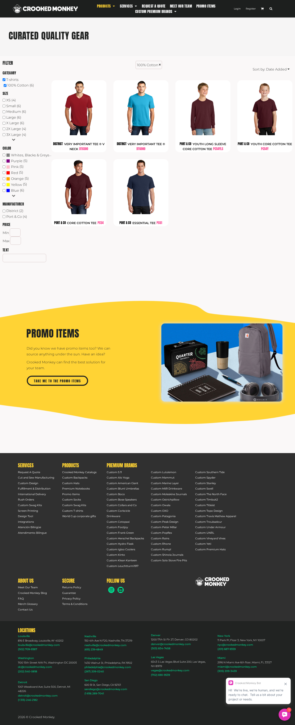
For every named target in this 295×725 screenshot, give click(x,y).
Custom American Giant (122, 483)
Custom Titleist (205, 505)
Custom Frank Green (120, 532)
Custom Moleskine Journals (169, 494)
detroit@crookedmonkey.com (38, 695)
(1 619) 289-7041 (94, 693)
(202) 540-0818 (27, 671)
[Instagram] (111, 590)
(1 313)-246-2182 (28, 699)
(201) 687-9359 (226, 649)
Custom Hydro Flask (120, 543)
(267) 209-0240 (94, 671)
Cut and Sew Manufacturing (36, 477)
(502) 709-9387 (27, 649)
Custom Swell (204, 488)
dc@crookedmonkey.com (35, 667)
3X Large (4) (16, 135)
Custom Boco (116, 494)
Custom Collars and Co (122, 505)
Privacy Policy (71, 598)
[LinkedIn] (120, 590)
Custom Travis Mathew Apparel (215, 516)
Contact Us (25, 609)
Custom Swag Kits (30, 505)
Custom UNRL (204, 532)
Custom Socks (71, 499)
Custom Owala (160, 505)
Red (14, 173)
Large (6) (13, 117)
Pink (15, 167)
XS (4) (11, 100)
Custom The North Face (211, 494)
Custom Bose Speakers (122, 499)
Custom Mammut (162, 477)
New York (223, 635)
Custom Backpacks (74, 477)
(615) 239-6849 (93, 649)
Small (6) (13, 106)
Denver (155, 635)
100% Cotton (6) (20, 85)
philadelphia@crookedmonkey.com (107, 667)
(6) (31, 155)
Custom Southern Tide (210, 472)
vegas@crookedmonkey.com (170, 670)
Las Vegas (157, 657)
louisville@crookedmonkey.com (39, 645)
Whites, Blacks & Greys (30, 155)
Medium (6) (16, 112)
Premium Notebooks (76, 488)
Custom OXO (159, 510)
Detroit (22, 682)
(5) (19, 161)
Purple (16, 161)
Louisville (24, 636)
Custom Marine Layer (165, 483)
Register (251, 8)
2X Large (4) (16, 129)
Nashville (90, 636)
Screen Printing (28, 510)
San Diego (91, 680)
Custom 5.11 (114, 472)
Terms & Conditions (74, 604)
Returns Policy (71, 587)
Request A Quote (29, 472)
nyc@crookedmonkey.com (235, 644)
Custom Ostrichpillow (165, 499)
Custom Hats (70, 483)
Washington (26, 658)
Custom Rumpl (161, 549)
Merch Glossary (28, 604)
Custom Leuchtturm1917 (122, 566)
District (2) (14, 211)
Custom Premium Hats (210, 549)
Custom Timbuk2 (206, 499)
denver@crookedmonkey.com (171, 644)
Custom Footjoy (117, 527)
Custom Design (28, 483)
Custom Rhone (161, 543)
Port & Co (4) (16, 217)
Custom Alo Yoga (118, 477)
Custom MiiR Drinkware (166, 488)
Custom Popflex (161, 532)
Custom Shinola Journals (167, 554)
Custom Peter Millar (164, 527)
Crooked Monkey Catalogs (79, 472)
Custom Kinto (116, 554)
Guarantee (69, 593)
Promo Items (71, 494)
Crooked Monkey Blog (32, 593)
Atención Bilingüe (29, 527)
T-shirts (12, 80)
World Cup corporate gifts (79, 516)
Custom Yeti (203, 543)
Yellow (16, 185)
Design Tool (25, 516)
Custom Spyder (205, 477)
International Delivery (32, 494)
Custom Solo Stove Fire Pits (169, 560)
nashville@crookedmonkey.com (105, 645)
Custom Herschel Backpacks (125, 538)
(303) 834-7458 (160, 648)
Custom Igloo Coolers (121, 549)
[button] (106, 6)
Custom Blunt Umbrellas (123, 488)
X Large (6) (15, 123)
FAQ (21, 598)
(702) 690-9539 (160, 674)
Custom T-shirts (72, 510)
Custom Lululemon (163, 472)
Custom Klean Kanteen (122, 560)
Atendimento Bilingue (32, 532)
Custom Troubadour (208, 521)
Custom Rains (160, 538)
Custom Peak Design (164, 521)
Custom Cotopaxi (118, 521)
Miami (221, 657)
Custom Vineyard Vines (210, 538)
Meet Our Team (28, 587)
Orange (17, 179)
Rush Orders (26, 499)
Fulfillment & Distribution (34, 488)
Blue (15, 190)
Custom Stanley (205, 483)
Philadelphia (92, 658)
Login (237, 8)
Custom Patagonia (163, 516)
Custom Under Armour (210, 527)
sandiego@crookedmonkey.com (105, 689)
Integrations (26, 521)
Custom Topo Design (209, 510)
